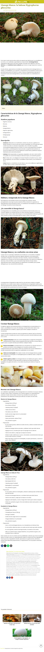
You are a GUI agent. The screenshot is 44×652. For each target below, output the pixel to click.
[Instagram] (10, 578)
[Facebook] (2, 545)
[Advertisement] (22, 51)
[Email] (11, 545)
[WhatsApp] (8, 545)
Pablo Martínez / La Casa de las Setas (9, 10)
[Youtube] (12, 578)
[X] (5, 545)
